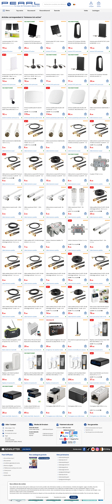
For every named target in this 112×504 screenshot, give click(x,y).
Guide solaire (7, 475)
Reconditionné (45, 11)
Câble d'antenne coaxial (96, 117)
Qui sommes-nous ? (9, 458)
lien (93, 488)
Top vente (19, 11)
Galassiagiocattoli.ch (64, 465)
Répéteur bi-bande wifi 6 (96, 350)
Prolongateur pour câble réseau (54, 416)
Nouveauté (31, 11)
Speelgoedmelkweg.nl (64, 472)
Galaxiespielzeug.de (64, 457)
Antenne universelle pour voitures (77, 350)
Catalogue (95, 11)
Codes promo (7, 470)
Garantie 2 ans (89, 430)
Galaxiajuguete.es (63, 467)
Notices (6, 473)
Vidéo (86, 11)
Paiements (64, 427)
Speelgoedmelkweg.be (64, 479)
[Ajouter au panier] (20, 48)
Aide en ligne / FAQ (10, 428)
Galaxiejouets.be (63, 474)
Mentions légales (8, 465)
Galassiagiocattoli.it (64, 469)
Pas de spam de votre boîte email (94, 432)
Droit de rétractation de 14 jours (93, 428)
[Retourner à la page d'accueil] (21, 5)
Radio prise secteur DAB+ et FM (98, 316)
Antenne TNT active (7, 51)
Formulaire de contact (11, 433)
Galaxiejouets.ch (63, 460)
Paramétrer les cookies (60, 497)
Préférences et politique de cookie (13, 468)
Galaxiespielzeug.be (64, 477)
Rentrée (57, 11)
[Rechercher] (69, 4)
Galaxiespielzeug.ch (64, 462)
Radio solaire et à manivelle (9, 350)
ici (98, 493)
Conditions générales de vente (12, 463)
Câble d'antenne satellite (96, 184)
